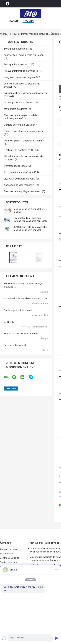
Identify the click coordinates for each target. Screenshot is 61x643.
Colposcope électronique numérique (24, 131)
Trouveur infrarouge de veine (19, 70)
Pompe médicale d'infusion (34, 34)
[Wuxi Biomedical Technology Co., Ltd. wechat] (24, 377)
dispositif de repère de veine (19, 178)
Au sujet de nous (8, 549)
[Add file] (4, 638)
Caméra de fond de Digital (18, 124)
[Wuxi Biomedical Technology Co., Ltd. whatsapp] (16, 377)
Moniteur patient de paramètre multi (24, 140)
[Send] (56, 638)
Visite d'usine (7, 553)
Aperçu (3, 34)
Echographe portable (15, 48)
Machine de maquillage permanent (22, 191)
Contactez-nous (8, 562)
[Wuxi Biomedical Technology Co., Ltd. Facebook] (7, 4)
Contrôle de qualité (9, 558)
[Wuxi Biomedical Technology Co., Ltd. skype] (33, 377)
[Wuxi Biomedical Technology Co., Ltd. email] (8, 377)
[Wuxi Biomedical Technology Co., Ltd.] (30, 13)
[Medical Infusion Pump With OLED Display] (7, 210)
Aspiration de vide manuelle (19, 185)
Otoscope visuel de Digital (18, 102)
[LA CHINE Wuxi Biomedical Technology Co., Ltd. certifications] (13, 257)
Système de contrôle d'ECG (19, 150)
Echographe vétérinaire (16, 64)
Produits (28, 21)
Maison (13, 21)
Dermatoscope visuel (15, 165)
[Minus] (56, 570)
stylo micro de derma (15, 108)
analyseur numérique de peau (20, 77)
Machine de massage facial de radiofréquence (20, 117)
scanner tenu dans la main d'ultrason (23, 55)
